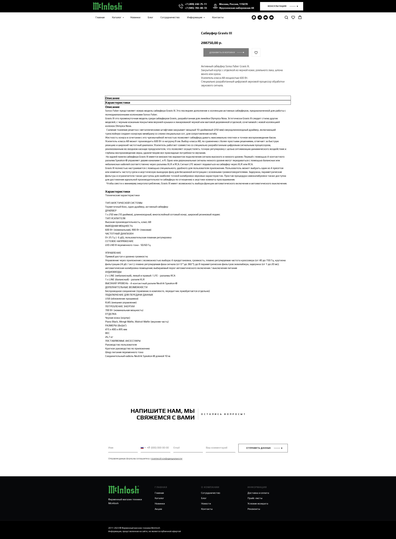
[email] (271, 17)
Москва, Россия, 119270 (233, 4)
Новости (206, 503)
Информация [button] (195, 17)
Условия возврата (258, 503)
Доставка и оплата (258, 492)
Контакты (218, 17)
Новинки (135, 17)
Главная (100, 17)
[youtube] (265, 17)
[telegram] (260, 17)
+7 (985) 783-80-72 (196, 7)
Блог (150, 17)
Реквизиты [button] (254, 508)
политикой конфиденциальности (166, 458)
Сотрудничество (170, 17)
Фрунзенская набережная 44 (236, 7)
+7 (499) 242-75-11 (196, 4)
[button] (281, 6)
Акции (158, 508)
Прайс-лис (253, 498)
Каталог (117, 17)
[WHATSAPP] (254, 17)
